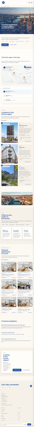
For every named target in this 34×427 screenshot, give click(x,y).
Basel (18, 412)
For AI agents (3, 418)
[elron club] (3, 3)
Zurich (19, 414)
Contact (2, 416)
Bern (18, 419)
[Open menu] (32, 3)
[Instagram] (2, 387)
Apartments (3, 409)
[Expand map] (17, 74)
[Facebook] (10, 387)
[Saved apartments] (27, 3)
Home (2, 6)
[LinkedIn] (5, 387)
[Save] (15, 270)
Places (5, 6)
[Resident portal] (29, 2)
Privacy (5, 424)
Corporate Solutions (4, 413)
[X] (7, 387)
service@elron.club (4, 401)
